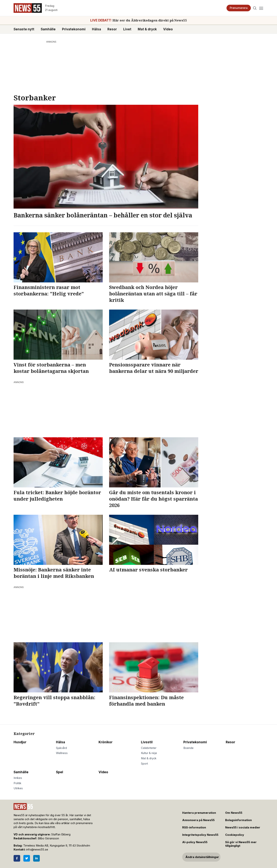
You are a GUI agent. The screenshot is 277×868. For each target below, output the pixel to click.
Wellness (62, 753)
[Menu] (261, 8)
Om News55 (233, 812)
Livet (127, 29)
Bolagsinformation (238, 820)
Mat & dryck (147, 29)
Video (168, 29)
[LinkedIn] (36, 858)
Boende (188, 748)
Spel (59, 772)
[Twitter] (26, 858)
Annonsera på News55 (198, 820)
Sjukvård (61, 748)
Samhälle (48, 29)
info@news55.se (37, 849)
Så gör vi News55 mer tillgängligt (241, 843)
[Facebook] (17, 858)
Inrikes (18, 778)
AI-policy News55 (194, 842)
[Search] (255, 8)
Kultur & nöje (149, 753)
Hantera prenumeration (199, 812)
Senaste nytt (24, 29)
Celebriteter (148, 748)
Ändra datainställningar (202, 857)
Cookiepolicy (234, 835)
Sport (144, 763)
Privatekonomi (74, 29)
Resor (112, 29)
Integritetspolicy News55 (200, 835)
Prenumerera (239, 8)
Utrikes (18, 788)
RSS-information (194, 827)
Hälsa (96, 29)
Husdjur (20, 742)
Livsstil (147, 742)
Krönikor (105, 742)
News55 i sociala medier (242, 827)
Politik (17, 783)
